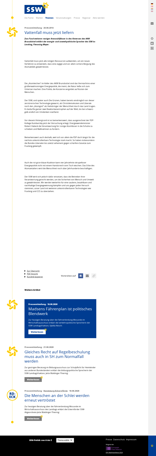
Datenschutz (119, 439)
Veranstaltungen (63, 18)
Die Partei (29, 18)
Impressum (131, 439)
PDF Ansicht (32, 274)
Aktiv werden (99, 18)
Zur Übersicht (33, 271)
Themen (49, 17)
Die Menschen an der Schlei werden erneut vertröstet (56, 398)
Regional (86, 18)
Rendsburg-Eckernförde (56, 391)
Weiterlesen (37, 331)
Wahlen (39, 18)
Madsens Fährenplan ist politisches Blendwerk (60, 311)
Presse (77, 18)
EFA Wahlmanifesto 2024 (114, 452)
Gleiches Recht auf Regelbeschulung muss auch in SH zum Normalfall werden (57, 357)
